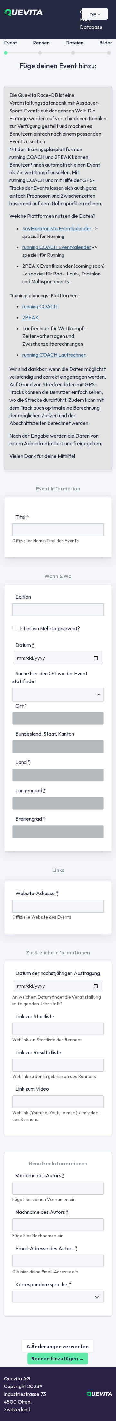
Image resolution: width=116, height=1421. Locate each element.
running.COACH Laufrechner (54, 355)
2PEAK (30, 317)
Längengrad (30, 790)
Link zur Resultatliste (38, 1052)
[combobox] (58, 695)
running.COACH (39, 306)
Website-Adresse (36, 893)
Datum (24, 645)
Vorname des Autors (40, 1175)
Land (22, 762)
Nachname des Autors (42, 1212)
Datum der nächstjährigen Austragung (57, 973)
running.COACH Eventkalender (56, 247)
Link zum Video (32, 1089)
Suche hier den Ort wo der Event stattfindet (49, 677)
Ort (21, 705)
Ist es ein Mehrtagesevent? (50, 628)
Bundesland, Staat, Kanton (44, 733)
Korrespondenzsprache (43, 1284)
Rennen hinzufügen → (57, 1358)
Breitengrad (30, 819)
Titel (22, 517)
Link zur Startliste (34, 1016)
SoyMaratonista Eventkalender (57, 228)
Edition (23, 597)
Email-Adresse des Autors (46, 1248)
